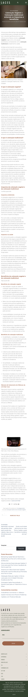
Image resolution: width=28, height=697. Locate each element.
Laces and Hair (15, 500)
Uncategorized (14, 10)
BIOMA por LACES (4, 662)
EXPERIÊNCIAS (3, 657)
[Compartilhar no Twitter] (15, 504)
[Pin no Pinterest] (18, 504)
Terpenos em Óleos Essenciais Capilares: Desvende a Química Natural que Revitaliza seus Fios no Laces (14, 571)
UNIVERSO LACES (4, 654)
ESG (2, 665)
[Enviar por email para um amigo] (16, 504)
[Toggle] (26, 654)
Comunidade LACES (4, 668)
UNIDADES (3, 659)
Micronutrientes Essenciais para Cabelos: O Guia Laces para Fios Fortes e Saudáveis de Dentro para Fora (14, 565)
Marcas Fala (22, 21)
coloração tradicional (12, 509)
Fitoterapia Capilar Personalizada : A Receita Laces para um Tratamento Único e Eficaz (14, 584)
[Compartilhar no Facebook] (11, 504)
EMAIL (3, 635)
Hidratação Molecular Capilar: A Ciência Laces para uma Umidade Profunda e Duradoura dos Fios (12, 578)
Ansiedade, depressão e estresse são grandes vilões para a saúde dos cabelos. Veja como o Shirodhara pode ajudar (7, 530)
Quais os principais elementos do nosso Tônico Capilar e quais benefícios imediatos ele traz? (20, 530)
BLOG (2, 673)
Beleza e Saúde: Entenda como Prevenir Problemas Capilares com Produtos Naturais (13, 595)
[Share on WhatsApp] (9, 504)
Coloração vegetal (21, 509)
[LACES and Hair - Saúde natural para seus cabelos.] (8, 3)
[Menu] (26, 2)
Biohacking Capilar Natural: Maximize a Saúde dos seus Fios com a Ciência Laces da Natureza (13, 558)
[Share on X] (13, 504)
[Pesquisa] (17, 2)
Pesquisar (3, 545)
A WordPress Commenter (9, 592)
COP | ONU (3, 670)
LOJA (2, 676)
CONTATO (2, 679)
